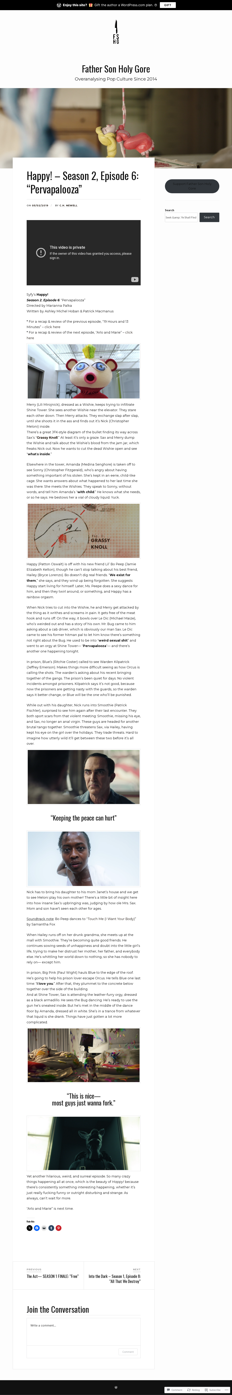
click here (52, 327)
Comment (128, 1351)
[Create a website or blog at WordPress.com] (116, 1387)
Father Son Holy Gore (116, 68)
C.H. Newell (68, 205)
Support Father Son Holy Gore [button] (192, 186)
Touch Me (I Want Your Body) (111, 919)
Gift (167, 5)
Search (169, 210)
